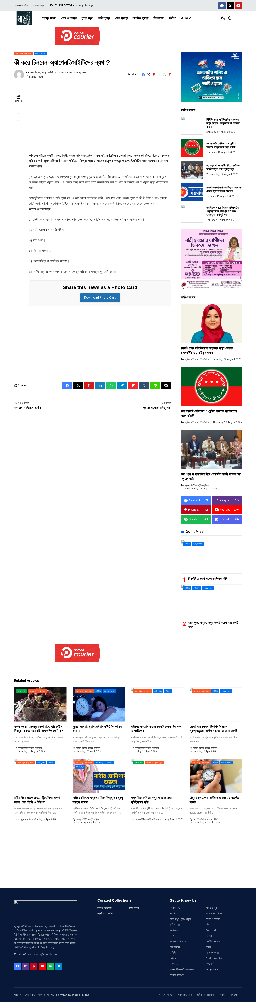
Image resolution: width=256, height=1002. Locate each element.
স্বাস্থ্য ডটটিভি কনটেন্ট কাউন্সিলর (197, 359)
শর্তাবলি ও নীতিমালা (205, 994)
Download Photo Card (100, 297)
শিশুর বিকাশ (134, 907)
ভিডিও (209, 935)
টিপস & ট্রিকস (213, 919)
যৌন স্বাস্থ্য (175, 947)
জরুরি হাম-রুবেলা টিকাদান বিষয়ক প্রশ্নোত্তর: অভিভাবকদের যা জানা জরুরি (213, 729)
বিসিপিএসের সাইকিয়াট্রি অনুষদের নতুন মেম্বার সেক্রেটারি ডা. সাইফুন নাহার (223, 123)
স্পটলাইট (210, 963)
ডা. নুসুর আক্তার (24, 819)
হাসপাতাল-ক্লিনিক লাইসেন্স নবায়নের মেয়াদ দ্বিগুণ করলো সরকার (224, 189)
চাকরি (172, 913)
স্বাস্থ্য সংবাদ (212, 969)
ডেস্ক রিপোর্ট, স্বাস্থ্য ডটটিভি (41, 72)
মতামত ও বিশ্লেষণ (178, 941)
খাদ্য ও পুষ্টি (211, 907)
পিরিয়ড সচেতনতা (104, 907)
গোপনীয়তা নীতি (185, 994)
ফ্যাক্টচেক (174, 930)
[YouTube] (42, 966)
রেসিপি (173, 952)
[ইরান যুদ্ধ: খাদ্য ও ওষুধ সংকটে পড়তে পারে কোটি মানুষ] (211, 601)
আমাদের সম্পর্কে (166, 994)
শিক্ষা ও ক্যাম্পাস (214, 958)
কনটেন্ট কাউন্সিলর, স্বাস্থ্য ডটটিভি (205, 819)
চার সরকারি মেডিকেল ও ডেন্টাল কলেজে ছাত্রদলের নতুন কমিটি (221, 145)
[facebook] (17, 966)
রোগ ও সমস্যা (212, 952)
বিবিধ (172, 935)
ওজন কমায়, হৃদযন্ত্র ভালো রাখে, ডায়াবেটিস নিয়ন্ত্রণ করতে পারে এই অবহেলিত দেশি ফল (38, 729)
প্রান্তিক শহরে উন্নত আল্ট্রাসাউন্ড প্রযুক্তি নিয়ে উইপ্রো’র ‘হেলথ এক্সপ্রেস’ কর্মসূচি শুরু (222, 211)
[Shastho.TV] (24, 18)
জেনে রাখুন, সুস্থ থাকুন (180, 919)
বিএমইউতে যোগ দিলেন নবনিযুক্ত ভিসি (207, 578)
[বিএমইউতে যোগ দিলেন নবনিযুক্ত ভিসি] (211, 556)
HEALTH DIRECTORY (61, 5)
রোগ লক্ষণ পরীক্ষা (21, 5)
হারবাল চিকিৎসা (177, 975)
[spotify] (50, 966)
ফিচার (209, 924)
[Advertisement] (100, 123)
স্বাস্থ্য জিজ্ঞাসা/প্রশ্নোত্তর (182, 969)
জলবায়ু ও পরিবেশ (214, 913)
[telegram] (58, 966)
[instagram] (25, 966)
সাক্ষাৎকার (174, 963)
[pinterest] (33, 966)
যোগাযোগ (234, 994)
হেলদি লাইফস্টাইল (105, 913)
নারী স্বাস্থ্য (175, 924)
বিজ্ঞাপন (222, 994)
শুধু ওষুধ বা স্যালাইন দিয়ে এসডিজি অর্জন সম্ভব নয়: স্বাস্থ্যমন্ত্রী (223, 167)
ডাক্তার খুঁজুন (38, 5)
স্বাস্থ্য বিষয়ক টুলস (87, 5)
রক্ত (208, 947)
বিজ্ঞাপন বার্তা (175, 907)
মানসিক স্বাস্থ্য (213, 941)
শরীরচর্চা (173, 958)
